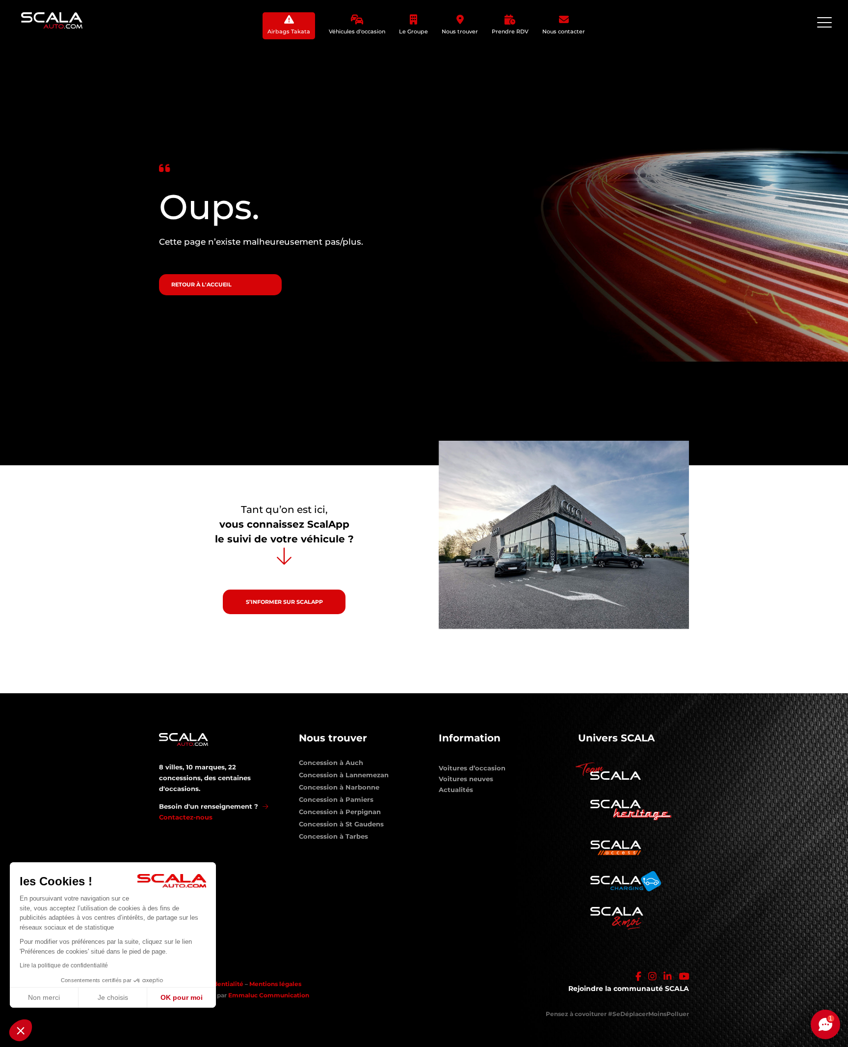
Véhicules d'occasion (357, 31)
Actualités (456, 789)
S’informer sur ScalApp (284, 601)
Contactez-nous (185, 817)
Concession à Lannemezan (344, 777)
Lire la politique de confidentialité (64, 965)
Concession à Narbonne (339, 789)
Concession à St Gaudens (341, 826)
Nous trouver (460, 31)
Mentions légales (275, 984)
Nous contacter (563, 31)
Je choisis (113, 997)
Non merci (44, 997)
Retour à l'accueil (201, 284)
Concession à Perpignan (340, 814)
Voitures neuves (466, 779)
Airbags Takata (288, 31)
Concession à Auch (331, 764)
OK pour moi (181, 997)
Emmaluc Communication (268, 995)
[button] (20, 1030)
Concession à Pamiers (336, 801)
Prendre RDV (510, 31)
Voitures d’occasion (472, 768)
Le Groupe (413, 31)
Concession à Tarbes (333, 838)
